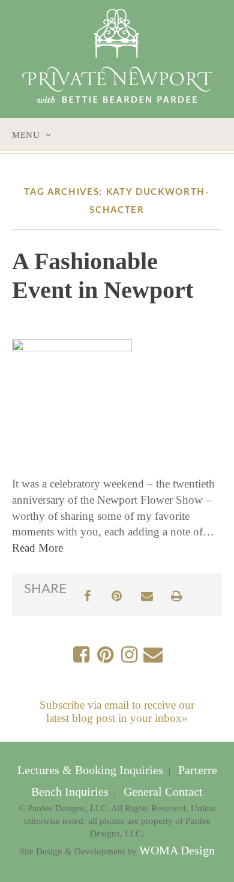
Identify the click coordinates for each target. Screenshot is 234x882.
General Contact (162, 791)
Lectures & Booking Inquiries (91, 770)
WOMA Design (177, 850)
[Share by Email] (147, 594)
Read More (37, 547)
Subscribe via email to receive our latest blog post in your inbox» (117, 711)
